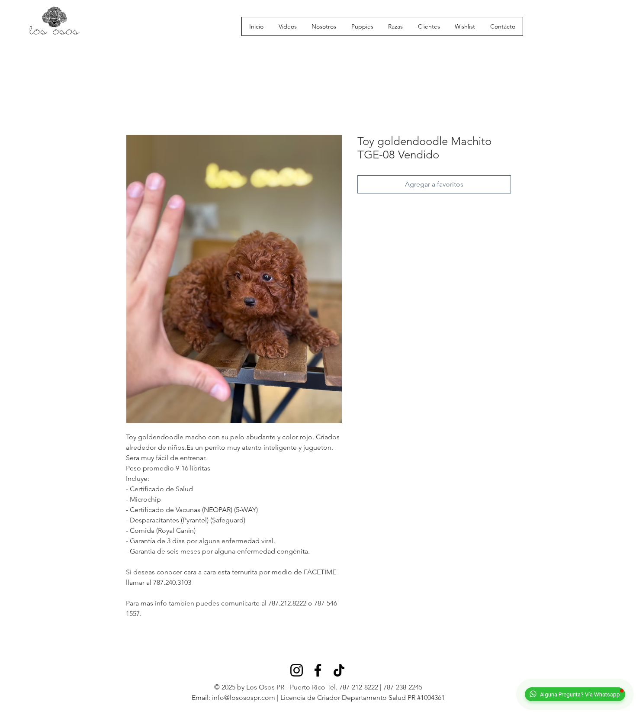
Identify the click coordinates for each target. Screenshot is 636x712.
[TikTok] (339, 670)
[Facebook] (317, 670)
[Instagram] (296, 670)
